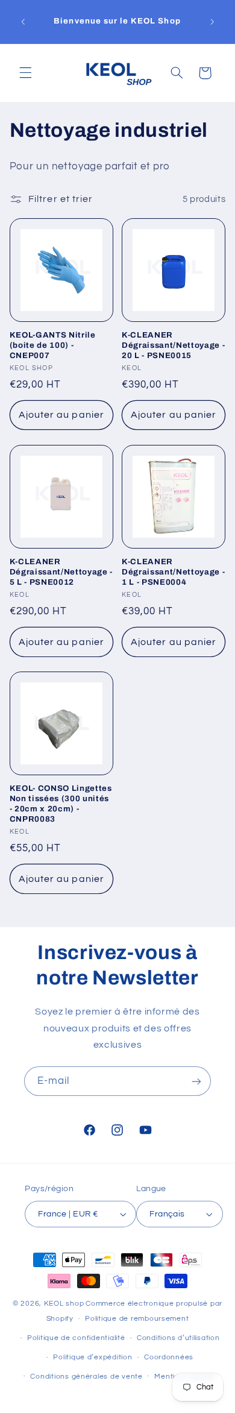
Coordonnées (168, 1357)
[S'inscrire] (196, 1081)
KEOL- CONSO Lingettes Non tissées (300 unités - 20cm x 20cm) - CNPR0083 (61, 803)
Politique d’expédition (92, 1357)
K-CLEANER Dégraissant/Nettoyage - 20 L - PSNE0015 (173, 345)
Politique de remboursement (137, 1318)
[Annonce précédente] (23, 21)
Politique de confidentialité (76, 1338)
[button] (25, 73)
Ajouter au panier (61, 415)
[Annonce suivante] (212, 21)
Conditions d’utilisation (178, 1338)
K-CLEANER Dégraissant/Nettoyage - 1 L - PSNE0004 (173, 572)
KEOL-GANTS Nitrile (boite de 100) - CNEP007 (53, 345)
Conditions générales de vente (86, 1376)
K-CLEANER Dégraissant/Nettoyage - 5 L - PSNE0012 (61, 572)
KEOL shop (64, 1303)
